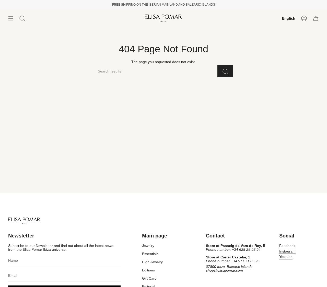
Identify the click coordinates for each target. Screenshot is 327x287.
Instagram (287, 251)
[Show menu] (11, 18)
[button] (22, 18)
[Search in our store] (225, 71)
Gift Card (149, 278)
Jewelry (148, 246)
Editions (148, 270)
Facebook (287, 246)
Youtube (286, 257)
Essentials (150, 254)
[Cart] (316, 18)
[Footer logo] (24, 221)
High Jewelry (152, 262)
